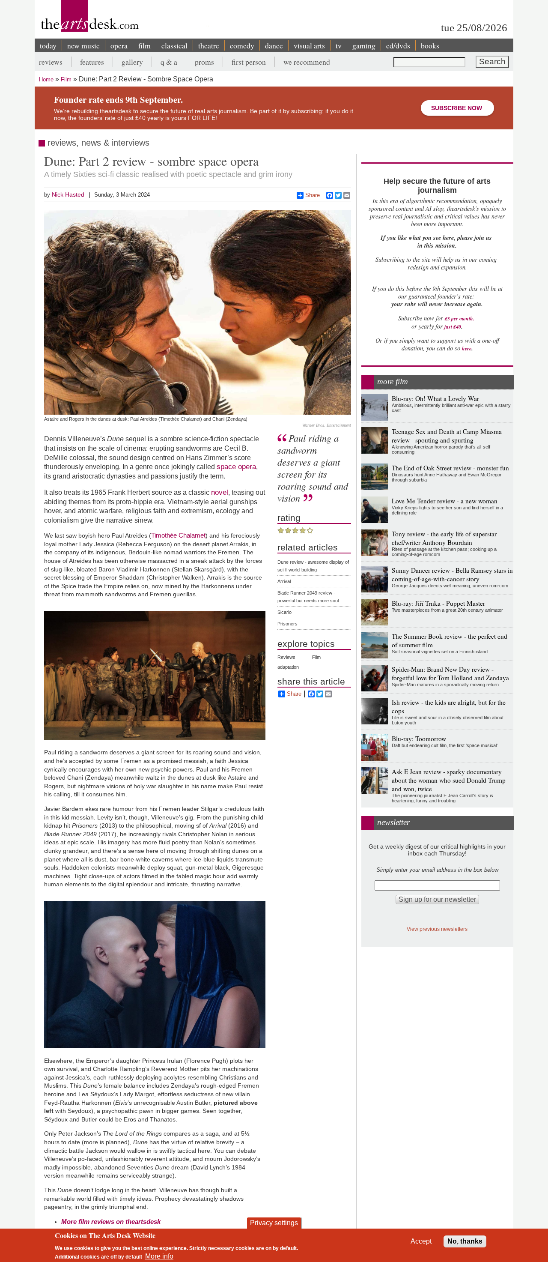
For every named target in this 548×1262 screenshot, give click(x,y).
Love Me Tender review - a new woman (444, 500)
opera (119, 45)
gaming (363, 45)
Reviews (286, 657)
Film (66, 79)
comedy (242, 45)
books (430, 45)
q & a (169, 62)
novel (219, 492)
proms (204, 62)
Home (46, 79)
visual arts (309, 45)
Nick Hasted (68, 194)
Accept (421, 1241)
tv (339, 45)
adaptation (288, 667)
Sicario (284, 612)
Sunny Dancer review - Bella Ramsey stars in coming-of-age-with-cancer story (452, 574)
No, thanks (464, 1241)
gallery (132, 62)
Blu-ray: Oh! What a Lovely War (435, 398)
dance (274, 45)
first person (249, 62)
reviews (51, 62)
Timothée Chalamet (178, 535)
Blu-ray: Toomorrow (419, 738)
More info (159, 1255)
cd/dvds (398, 45)
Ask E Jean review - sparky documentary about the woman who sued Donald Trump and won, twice (449, 780)
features (92, 62)
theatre (208, 45)
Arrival (284, 581)
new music (83, 45)
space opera (236, 466)
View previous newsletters (437, 929)
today (48, 45)
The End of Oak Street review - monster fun (450, 468)
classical (174, 45)
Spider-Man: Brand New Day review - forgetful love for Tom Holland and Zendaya (450, 673)
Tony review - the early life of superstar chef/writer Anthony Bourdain (444, 538)
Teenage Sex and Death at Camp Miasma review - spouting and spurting (447, 435)
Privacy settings (274, 1222)
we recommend (306, 62)
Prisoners (287, 623)
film (144, 45)
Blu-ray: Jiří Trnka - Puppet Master (438, 603)
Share (312, 195)
